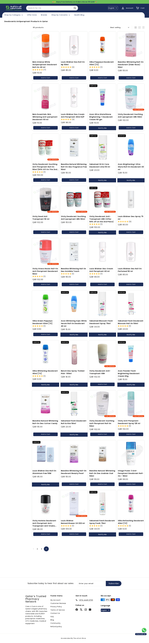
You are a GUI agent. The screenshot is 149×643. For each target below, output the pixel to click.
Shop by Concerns (59, 15)
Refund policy (56, 626)
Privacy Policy (56, 607)
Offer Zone (32, 15)
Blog (52, 620)
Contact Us (55, 613)
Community (56, 623)
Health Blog (79, 15)
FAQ (52, 617)
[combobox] (52, 8)
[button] (38, 70)
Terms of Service (58, 610)
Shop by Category (12, 15)
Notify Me (102, 128)
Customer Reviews (58, 603)
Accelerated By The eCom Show (73, 638)
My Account (56, 600)
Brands (44, 15)
